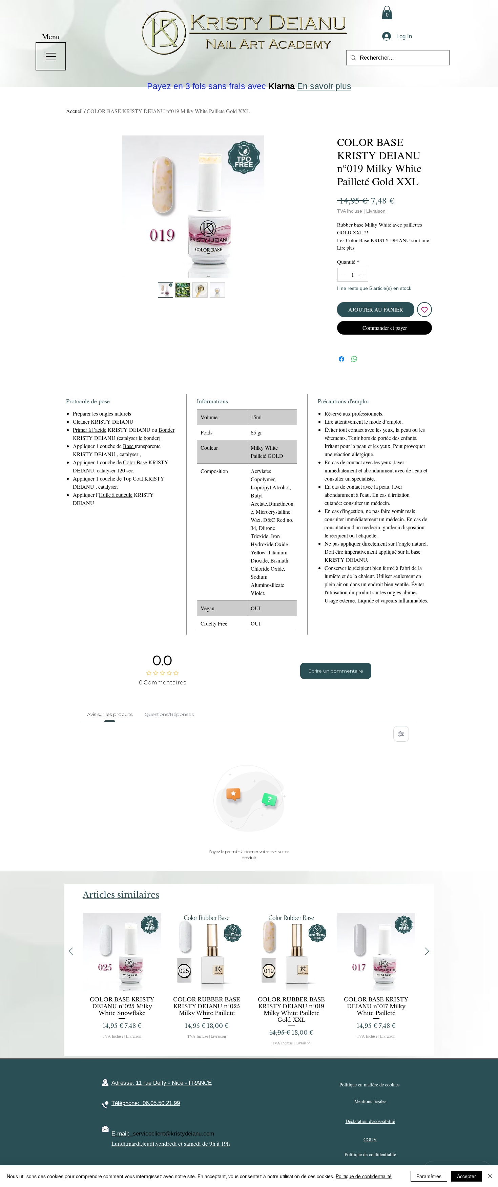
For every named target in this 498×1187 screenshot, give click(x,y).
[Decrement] (343, 274)
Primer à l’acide (89, 429)
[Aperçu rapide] (122, 952)
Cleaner (82, 421)
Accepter (466, 1176)
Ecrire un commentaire (335, 671)
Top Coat (133, 478)
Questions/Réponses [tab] (169, 714)
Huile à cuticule (115, 494)
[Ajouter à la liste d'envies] (424, 309)
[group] (249, 981)
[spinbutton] (353, 274)
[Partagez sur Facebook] (341, 359)
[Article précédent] (70, 951)
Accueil (74, 110)
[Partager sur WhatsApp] (354, 359)
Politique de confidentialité (364, 1176)
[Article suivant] (427, 951)
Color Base (135, 462)
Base (129, 445)
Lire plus (345, 248)
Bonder (166, 429)
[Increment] (362, 274)
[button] (387, 12)
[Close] (490, 1176)
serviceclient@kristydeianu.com (173, 1133)
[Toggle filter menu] (401, 734)
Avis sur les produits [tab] (109, 714)
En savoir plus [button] (324, 86)
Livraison (376, 211)
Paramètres (428, 1176)
